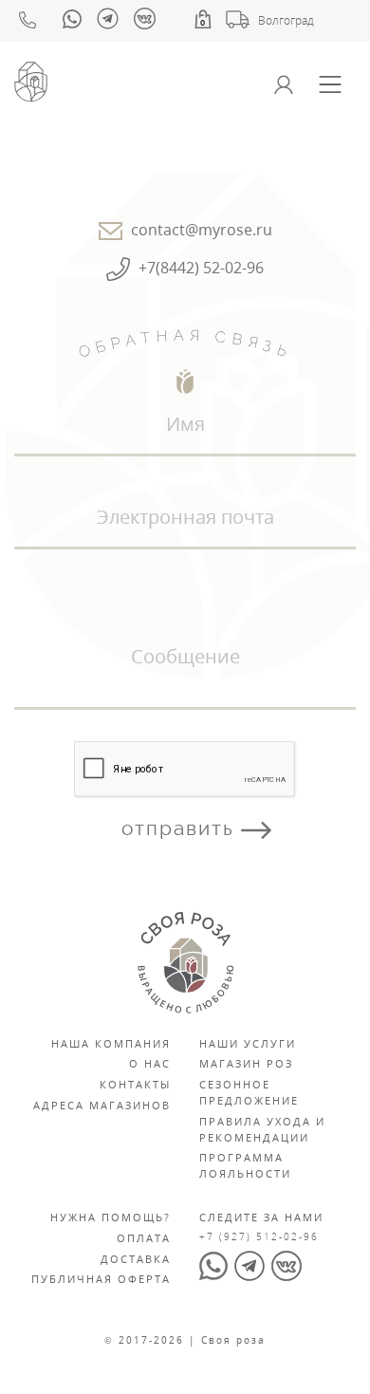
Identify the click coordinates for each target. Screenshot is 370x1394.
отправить (181, 828)
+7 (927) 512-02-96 (259, 1237)
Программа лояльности (245, 1165)
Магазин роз (246, 1063)
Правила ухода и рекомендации (262, 1129)
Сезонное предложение (249, 1092)
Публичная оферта (101, 1279)
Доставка (136, 1259)
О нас (150, 1063)
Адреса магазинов (102, 1105)
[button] (203, 18)
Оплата (144, 1238)
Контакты (135, 1084)
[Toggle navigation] (330, 84)
